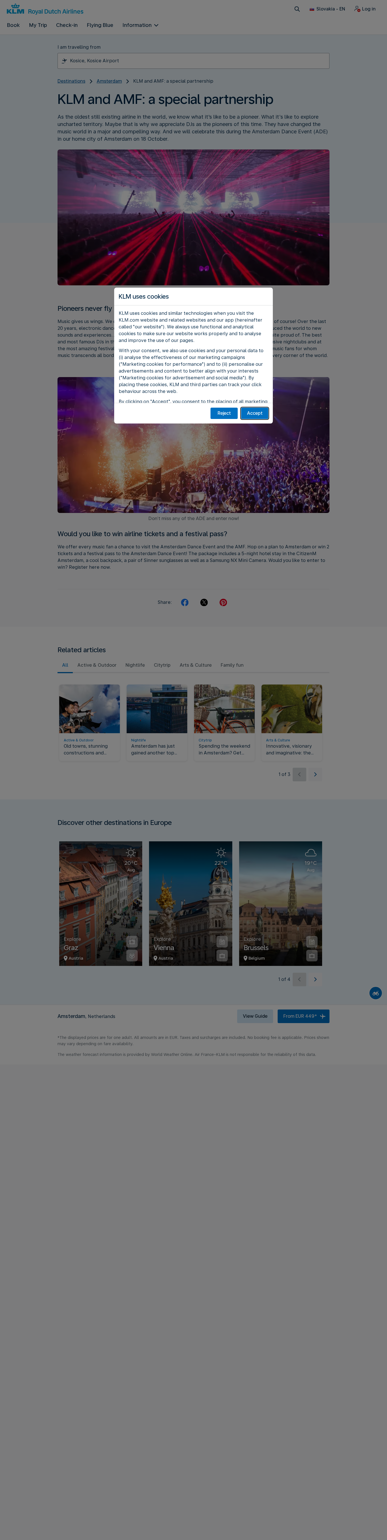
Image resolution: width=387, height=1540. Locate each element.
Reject (224, 413)
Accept (255, 413)
